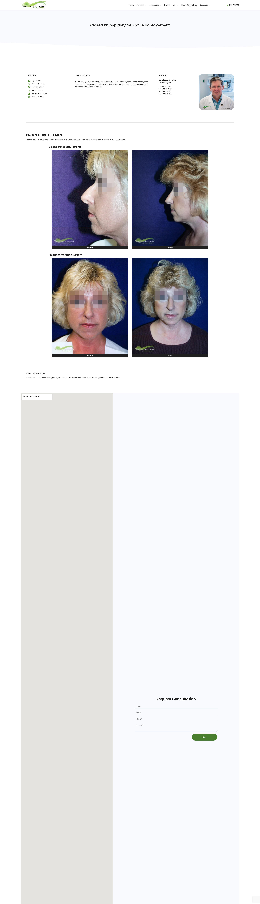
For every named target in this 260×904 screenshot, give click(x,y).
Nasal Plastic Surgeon (117, 82)
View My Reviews (165, 94)
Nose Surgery (127, 84)
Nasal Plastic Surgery (135, 82)
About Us (140, 5)
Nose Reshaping (115, 84)
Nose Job (104, 84)
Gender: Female (38, 84)
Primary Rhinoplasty (141, 84)
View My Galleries (166, 89)
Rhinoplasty (80, 87)
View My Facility (165, 91)
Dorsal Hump (80, 82)
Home (131, 5)
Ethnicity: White (37, 87)
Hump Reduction (92, 82)
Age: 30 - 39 (36, 80)
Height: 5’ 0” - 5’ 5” (39, 90)
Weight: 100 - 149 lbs (39, 93)
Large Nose (104, 82)
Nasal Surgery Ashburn (91, 84)
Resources (204, 5)
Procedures (154, 5)
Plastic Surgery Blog (189, 5)
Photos (167, 5)
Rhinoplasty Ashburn (93, 87)
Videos (175, 5)
